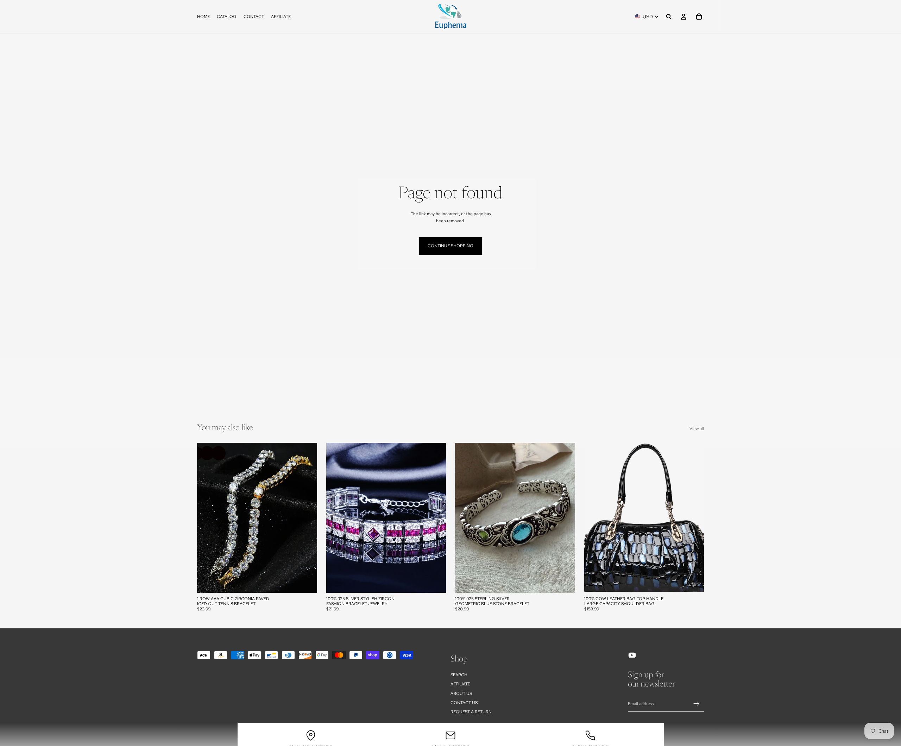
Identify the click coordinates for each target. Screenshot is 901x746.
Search (458, 675)
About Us (461, 693)
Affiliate (460, 684)
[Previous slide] (207, 518)
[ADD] (564, 582)
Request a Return (471, 712)
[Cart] (699, 16)
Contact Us (464, 702)
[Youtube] (632, 655)
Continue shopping (450, 246)
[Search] (668, 16)
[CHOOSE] (306, 582)
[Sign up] (696, 704)
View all (696, 428)
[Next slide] (306, 518)
